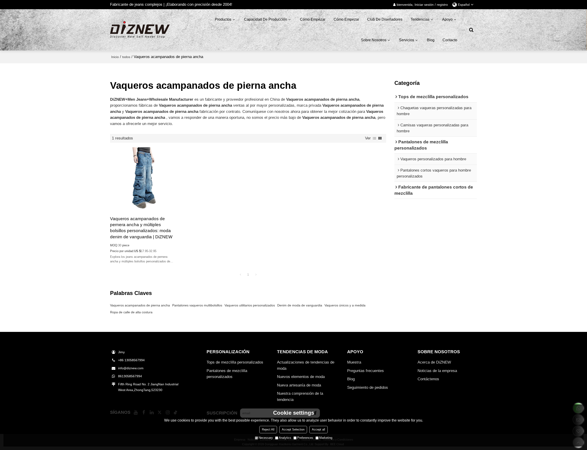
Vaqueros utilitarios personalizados (249, 305)
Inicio (115, 57)
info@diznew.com (131, 368)
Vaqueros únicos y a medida (344, 305)
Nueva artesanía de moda (299, 385)
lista (374, 138)
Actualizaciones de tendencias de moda (305, 365)
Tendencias (420, 19)
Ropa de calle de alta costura (131, 312)
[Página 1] (240, 274)
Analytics (285, 437)
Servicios (406, 40)
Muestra (354, 362)
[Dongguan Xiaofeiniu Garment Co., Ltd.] (140, 30)
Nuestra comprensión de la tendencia (300, 396)
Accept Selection (293, 429)
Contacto (450, 40)
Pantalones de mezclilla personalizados (227, 374)
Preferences (305, 437)
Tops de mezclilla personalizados (235, 362)
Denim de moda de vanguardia (299, 305)
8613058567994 (130, 376)
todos (126, 57)
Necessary (266, 437)
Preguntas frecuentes (365, 371)
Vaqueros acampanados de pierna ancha (140, 305)
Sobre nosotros (373, 40)
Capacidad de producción (265, 19)
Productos (223, 19)
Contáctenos (428, 379)
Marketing (325, 437)
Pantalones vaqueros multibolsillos (197, 305)
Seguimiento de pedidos (367, 387)
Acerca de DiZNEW (434, 362)
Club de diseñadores (384, 19)
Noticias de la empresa (437, 371)
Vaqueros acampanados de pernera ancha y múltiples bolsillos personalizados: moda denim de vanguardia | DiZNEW (141, 227)
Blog (431, 40)
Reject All (268, 429)
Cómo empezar (312, 19)
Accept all (318, 429)
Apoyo (447, 19)
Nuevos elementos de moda (301, 377)
